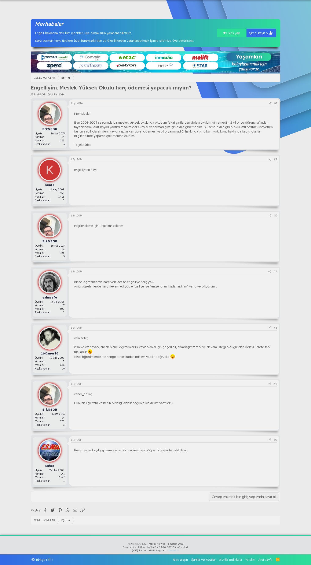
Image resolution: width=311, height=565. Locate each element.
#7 (275, 439)
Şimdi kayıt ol (259, 33)
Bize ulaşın (180, 560)
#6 (275, 383)
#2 (275, 159)
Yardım (250, 560)
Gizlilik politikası (230, 560)
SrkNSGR (40, 94)
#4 (275, 271)
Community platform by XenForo (156, 547)
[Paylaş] (270, 103)
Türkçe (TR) (44, 560)
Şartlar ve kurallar (203, 560)
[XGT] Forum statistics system (155, 550)
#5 (275, 327)
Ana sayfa (265, 560)
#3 (275, 215)
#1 (275, 103)
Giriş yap (233, 33)
